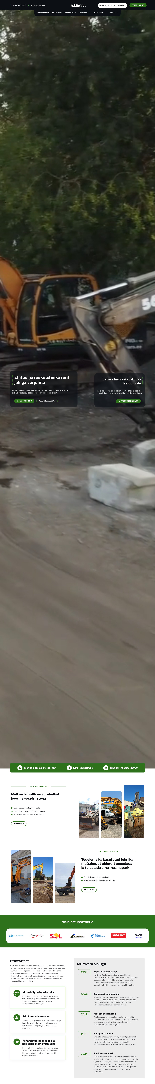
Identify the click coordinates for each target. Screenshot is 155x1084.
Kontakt (112, 13)
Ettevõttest (98, 13)
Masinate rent (43, 13)
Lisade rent (57, 13)
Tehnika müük (70, 13)
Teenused (83, 13)
